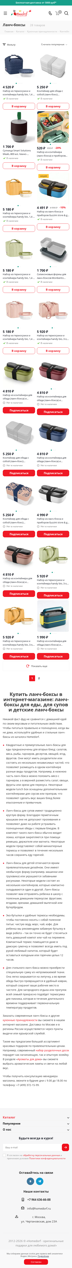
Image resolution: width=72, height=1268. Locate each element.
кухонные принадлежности (20, 1020)
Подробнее (43, 1256)
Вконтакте (30, 1181)
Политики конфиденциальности (47, 1158)
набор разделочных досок (52, 1050)
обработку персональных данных (41, 1155)
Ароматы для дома (29, 1059)
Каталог (9, 1117)
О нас (7, 1129)
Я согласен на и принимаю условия (36, 1157)
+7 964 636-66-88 (39, 1200)
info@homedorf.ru (39, 1208)
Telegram (39, 1181)
